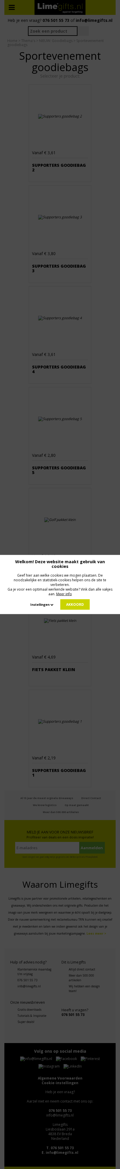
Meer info (64, 593)
